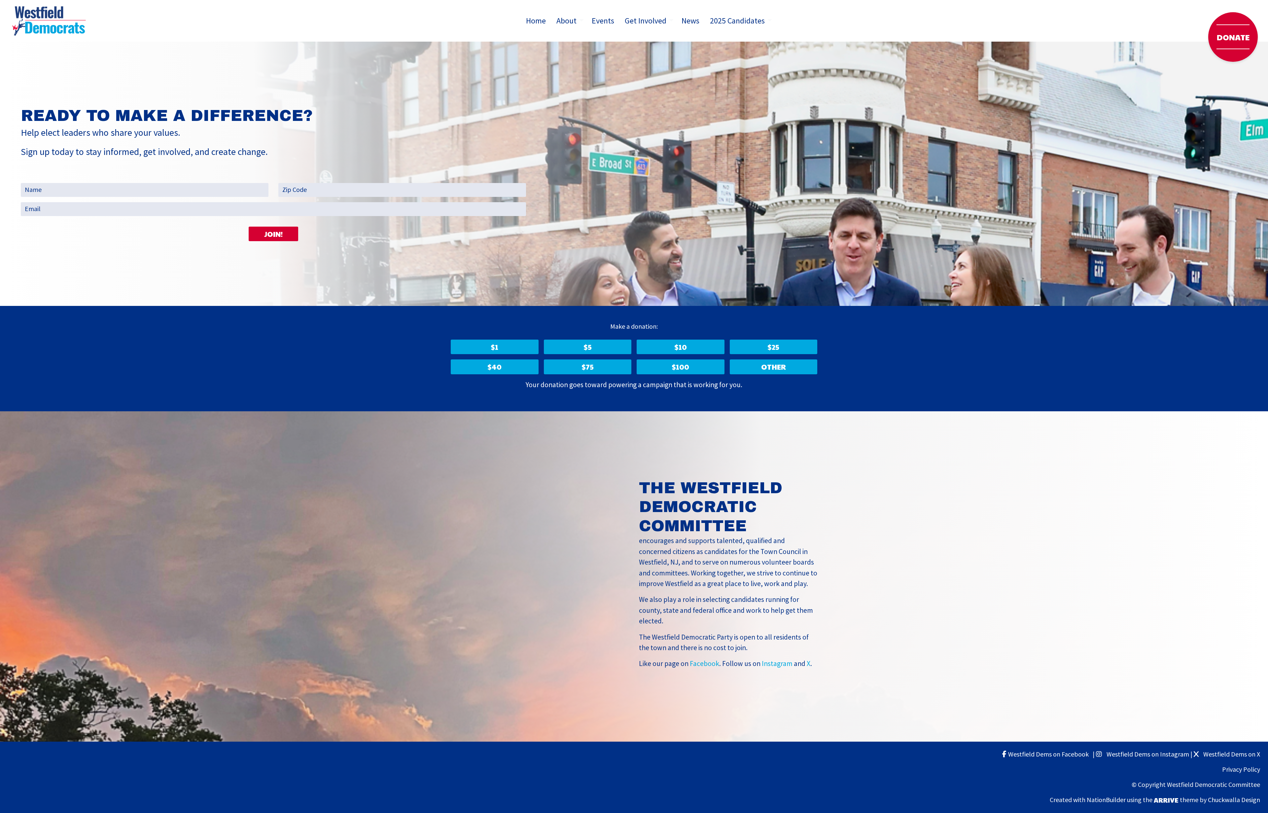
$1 (494, 347)
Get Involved (645, 20)
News (690, 20)
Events (603, 20)
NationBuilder (1106, 799)
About (566, 20)
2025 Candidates (737, 20)
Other (773, 367)
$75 (587, 367)
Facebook (704, 663)
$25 (773, 347)
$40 (494, 367)
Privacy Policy (1241, 769)
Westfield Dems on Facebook (1049, 754)
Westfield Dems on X (1231, 754)
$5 (587, 347)
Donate (1233, 37)
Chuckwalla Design (1234, 799)
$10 (680, 347)
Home (536, 20)
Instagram (777, 663)
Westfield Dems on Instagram (1147, 754)
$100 (680, 367)
